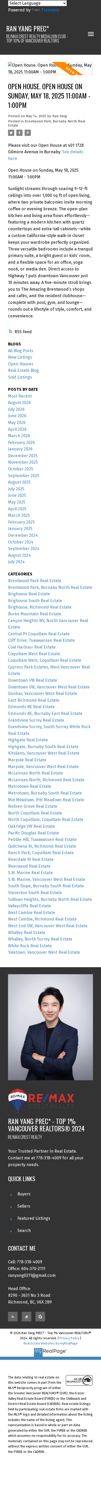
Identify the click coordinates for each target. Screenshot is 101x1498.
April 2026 (17, 429)
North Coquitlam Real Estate (35, 813)
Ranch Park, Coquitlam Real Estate (41, 852)
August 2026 (19, 402)
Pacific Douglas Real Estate (33, 833)
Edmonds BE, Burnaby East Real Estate (45, 713)
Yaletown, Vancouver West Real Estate (44, 952)
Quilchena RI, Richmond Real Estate (42, 846)
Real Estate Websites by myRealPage (51, 1343)
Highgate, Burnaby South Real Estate (43, 746)
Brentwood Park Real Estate (34, 580)
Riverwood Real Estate (29, 866)
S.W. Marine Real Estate (30, 872)
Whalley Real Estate (26, 932)
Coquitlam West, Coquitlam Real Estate (44, 660)
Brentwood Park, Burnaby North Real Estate (50, 587)
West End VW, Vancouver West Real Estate (48, 925)
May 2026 (17, 422)
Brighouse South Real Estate (35, 600)
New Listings (20, 357)
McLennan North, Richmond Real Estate (46, 779)
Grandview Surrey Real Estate (36, 720)
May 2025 (16, 502)
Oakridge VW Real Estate (31, 826)
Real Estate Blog (23, 370)
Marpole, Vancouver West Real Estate (43, 766)
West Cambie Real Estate (31, 912)
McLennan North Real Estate (35, 773)
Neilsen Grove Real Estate (32, 806)
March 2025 (19, 515)
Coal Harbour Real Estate (32, 647)
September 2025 (23, 475)
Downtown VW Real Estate (32, 680)
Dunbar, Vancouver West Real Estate (42, 693)
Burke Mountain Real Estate (34, 613)
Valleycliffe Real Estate (29, 905)
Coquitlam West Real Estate (34, 653)
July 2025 (16, 488)
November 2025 (23, 462)
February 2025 (21, 522)
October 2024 (20, 542)
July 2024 (16, 561)
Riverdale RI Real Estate (31, 859)
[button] (13, 1316)
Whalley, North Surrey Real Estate (40, 939)
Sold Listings (20, 377)
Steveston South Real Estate (35, 892)
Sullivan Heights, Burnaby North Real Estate (50, 899)
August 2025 (19, 482)
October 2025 (20, 468)
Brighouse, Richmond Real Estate (39, 607)
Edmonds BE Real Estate (31, 706)
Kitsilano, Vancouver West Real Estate (44, 753)
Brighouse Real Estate (29, 593)
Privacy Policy (69, 1338)
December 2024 (23, 535)
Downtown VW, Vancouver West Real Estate (49, 687)
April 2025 (17, 508)
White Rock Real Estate (30, 945)
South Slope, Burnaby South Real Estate (46, 885)
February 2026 (21, 442)
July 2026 (16, 409)
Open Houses (20, 363)
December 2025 (23, 455)
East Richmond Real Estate (33, 700)
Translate (50, 10)
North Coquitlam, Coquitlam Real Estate (45, 819)
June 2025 (17, 495)
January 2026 (20, 449)
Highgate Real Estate (28, 739)
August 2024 (19, 555)
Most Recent (20, 396)
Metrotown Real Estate (29, 786)
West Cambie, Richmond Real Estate (42, 919)
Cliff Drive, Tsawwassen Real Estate (41, 640)
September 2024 (23, 548)
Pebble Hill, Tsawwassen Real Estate (42, 839)
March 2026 (19, 435)
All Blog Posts (20, 350)
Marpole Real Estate (27, 759)
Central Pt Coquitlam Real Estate (39, 633)
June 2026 (17, 415)
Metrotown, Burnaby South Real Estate (45, 793)
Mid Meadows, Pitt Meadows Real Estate (46, 799)
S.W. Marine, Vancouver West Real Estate (46, 879)
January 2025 (20, 528)
